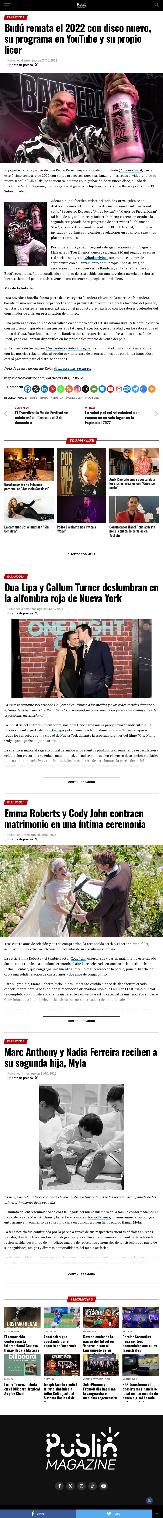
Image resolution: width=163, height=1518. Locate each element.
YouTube (92, 398)
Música (57, 398)
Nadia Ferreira (99, 1217)
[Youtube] (110, 389)
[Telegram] (135, 389)
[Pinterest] (52, 389)
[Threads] (85, 389)
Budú (45, 398)
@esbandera (55, 348)
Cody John (78, 958)
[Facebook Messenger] (102, 389)
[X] (36, 389)
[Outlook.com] (127, 389)
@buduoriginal (130, 170)
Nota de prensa (22, 65)
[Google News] (143, 389)
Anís (34, 398)
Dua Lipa (57, 730)
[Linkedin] (44, 389)
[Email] (94, 389)
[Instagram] (77, 389)
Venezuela (74, 398)
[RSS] (69, 389)
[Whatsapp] (61, 389)
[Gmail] (118, 389)
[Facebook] (27, 389)
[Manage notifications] (149, 1500)
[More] (152, 389)
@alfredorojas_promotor (72, 368)
